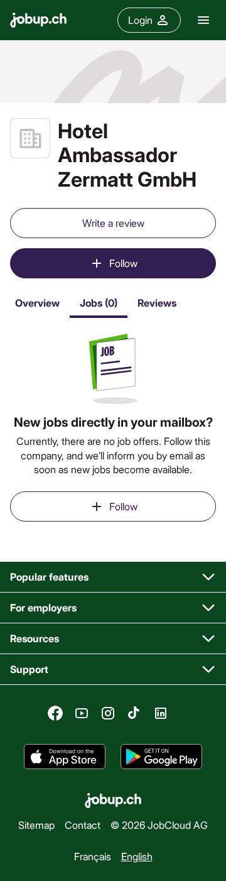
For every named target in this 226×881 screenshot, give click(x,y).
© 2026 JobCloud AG (159, 825)
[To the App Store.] (64, 757)
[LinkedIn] (161, 713)
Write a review (113, 223)
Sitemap (36, 825)
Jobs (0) (98, 303)
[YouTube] (81, 713)
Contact (82, 825)
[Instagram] (108, 713)
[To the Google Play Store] (161, 757)
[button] (113, 577)
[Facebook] (55, 713)
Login (140, 20)
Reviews (156, 303)
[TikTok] (134, 713)
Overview (37, 303)
